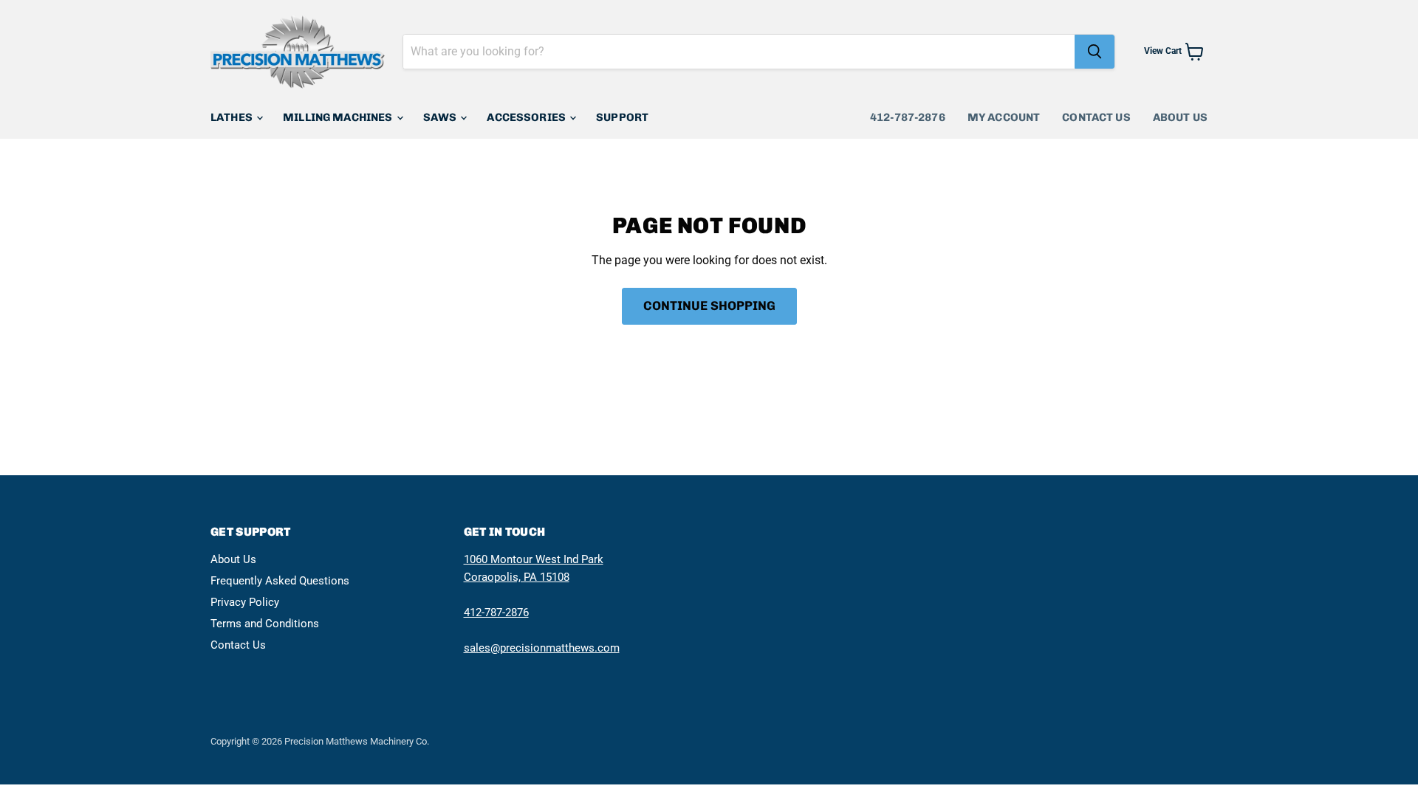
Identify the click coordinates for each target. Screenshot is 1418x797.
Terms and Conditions (264, 623)
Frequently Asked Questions (279, 580)
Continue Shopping (709, 305)
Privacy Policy (244, 602)
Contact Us (1096, 117)
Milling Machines (339, 117)
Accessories (527, 117)
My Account (1004, 117)
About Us (1180, 117)
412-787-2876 (907, 117)
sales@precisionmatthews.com (542, 648)
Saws (441, 117)
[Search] (1094, 52)
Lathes (232, 117)
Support (622, 117)
